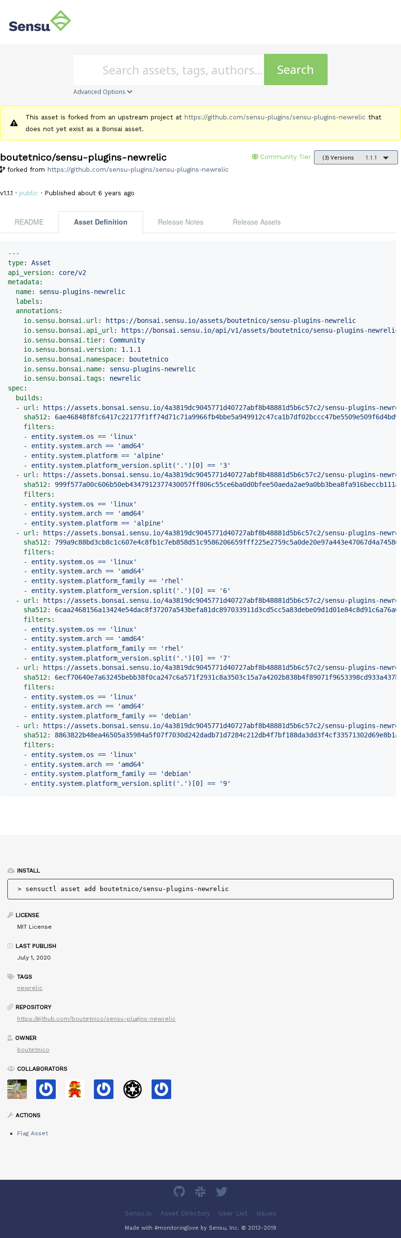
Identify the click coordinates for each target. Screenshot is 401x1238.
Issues (266, 1213)
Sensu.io (138, 1213)
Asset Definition (101, 222)
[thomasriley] (107, 1092)
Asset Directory (185, 1213)
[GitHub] (180, 1193)
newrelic (30, 988)
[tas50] (20, 1092)
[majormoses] (136, 1092)
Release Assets (257, 222)
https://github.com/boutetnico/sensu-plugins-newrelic (96, 1018)
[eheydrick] (49, 1092)
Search (295, 69)
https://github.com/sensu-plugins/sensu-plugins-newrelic (275, 117)
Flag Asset (32, 1133)
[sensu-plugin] (165, 1092)
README (29, 222)
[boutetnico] (78, 1092)
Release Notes (180, 222)
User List (233, 1213)
